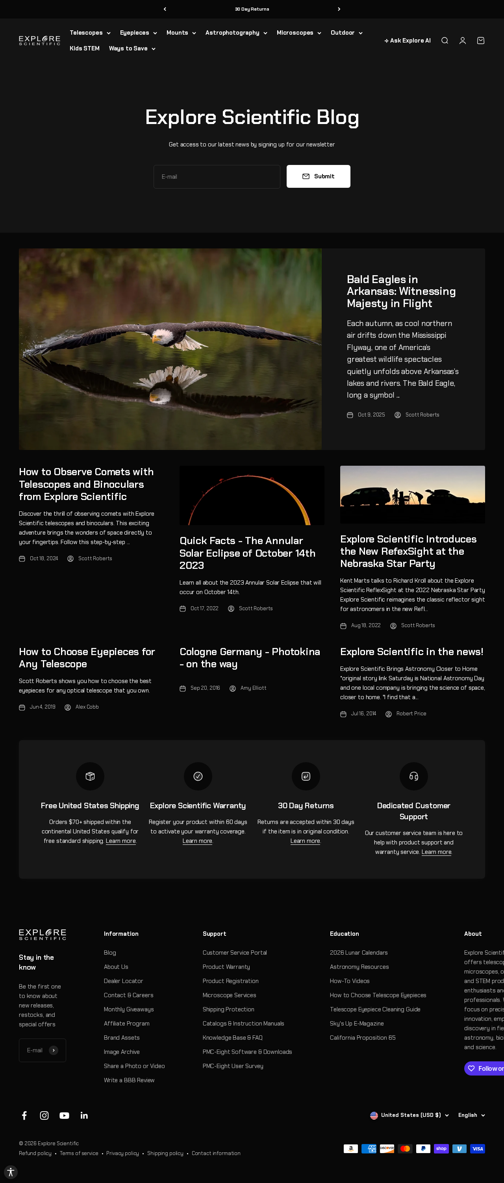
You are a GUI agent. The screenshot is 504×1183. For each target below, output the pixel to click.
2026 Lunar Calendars (359, 953)
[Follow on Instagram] (44, 1115)
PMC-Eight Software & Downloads (248, 1052)
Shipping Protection (228, 1009)
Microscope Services (229, 995)
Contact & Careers (128, 995)
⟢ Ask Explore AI (407, 40)
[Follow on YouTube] (64, 1115)
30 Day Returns (252, 9)
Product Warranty (226, 967)
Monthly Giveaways (129, 1009)
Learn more (121, 841)
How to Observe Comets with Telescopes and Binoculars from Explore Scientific (86, 484)
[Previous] (164, 9)
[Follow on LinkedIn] (84, 1115)
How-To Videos (350, 981)
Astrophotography (232, 33)
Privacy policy (122, 1153)
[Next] (339, 9)
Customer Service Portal (235, 953)
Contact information (216, 1153)
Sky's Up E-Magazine (357, 1023)
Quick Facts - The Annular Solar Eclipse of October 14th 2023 (247, 553)
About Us (116, 967)
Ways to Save (128, 48)
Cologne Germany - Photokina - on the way (250, 657)
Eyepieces (135, 33)
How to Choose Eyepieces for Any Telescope (87, 657)
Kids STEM (85, 48)
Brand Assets (122, 1038)
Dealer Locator (123, 981)
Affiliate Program (126, 1023)
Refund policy (35, 1153)
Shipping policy (165, 1153)
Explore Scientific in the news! (412, 651)
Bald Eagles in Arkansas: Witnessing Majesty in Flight (401, 291)
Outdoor (343, 33)
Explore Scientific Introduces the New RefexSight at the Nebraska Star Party (408, 551)
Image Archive (122, 1052)
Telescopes (86, 33)
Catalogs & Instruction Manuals (244, 1023)
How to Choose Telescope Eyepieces (378, 995)
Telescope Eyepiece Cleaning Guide (375, 1009)
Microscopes (295, 33)
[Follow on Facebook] (24, 1115)
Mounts (177, 33)
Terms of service (79, 1153)
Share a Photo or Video (134, 1066)
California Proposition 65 (362, 1038)
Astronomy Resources (359, 967)
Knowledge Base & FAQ (233, 1038)
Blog (110, 953)
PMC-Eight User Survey (233, 1066)
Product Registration (231, 981)
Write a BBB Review (129, 1080)
